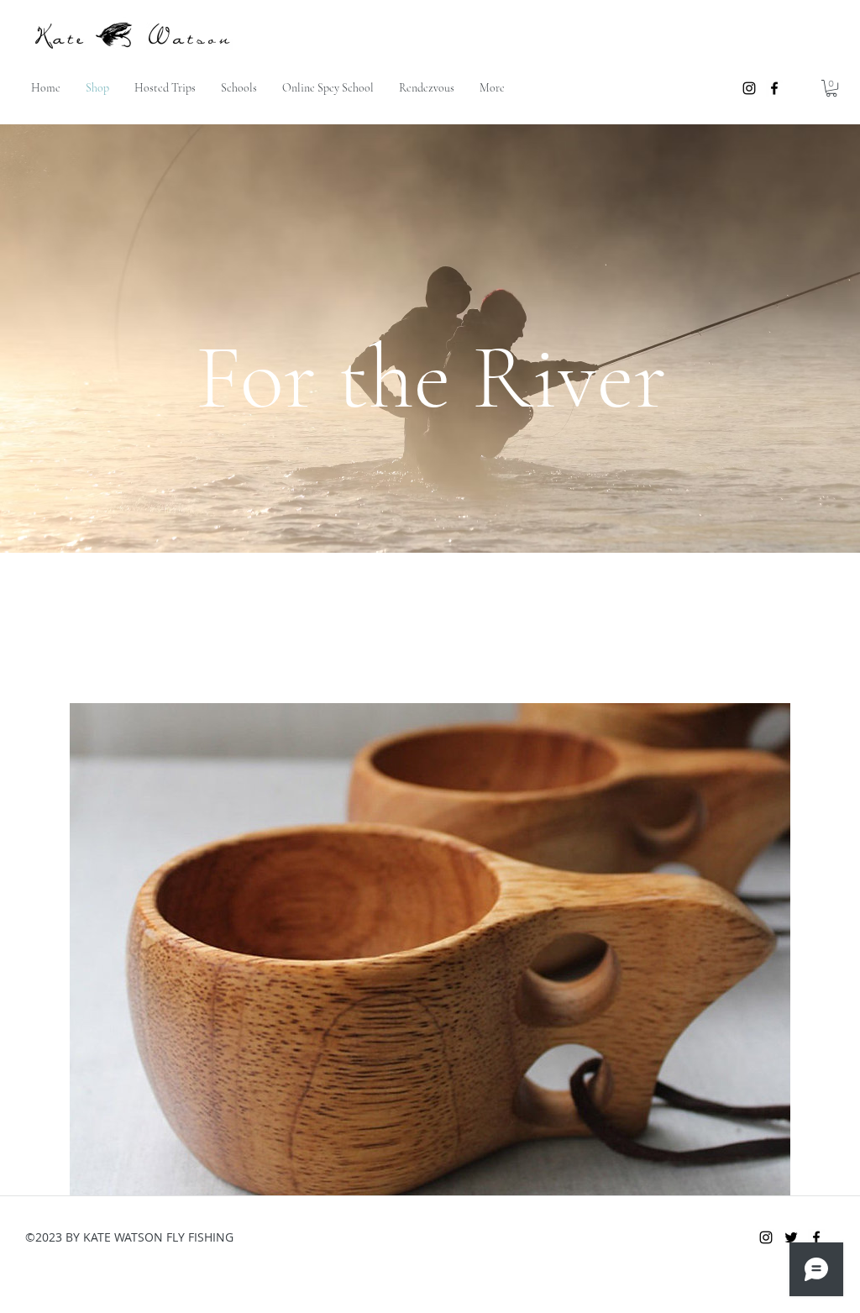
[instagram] (749, 88)
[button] (831, 88)
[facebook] (774, 88)
